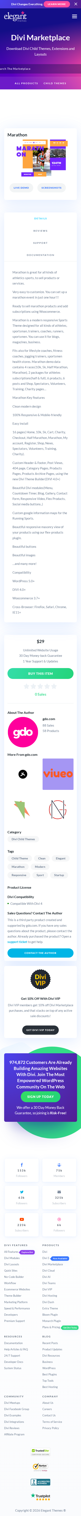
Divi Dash (48, 1302)
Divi (44, 1251)
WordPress (49, 1368)
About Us (47, 1402)
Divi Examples (12, 1415)
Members (59, 1173)
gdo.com (49, 719)
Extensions (19, 96)
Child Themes (55, 83)
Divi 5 (45, 1258)
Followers (21, 1173)
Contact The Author (40, 952)
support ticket (17, 942)
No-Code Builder (14, 1276)
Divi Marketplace (52, 1264)
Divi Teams (49, 1283)
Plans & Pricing (51, 1327)
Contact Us (49, 1415)
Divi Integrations (14, 1421)
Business (47, 1362)
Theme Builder (12, 1295)
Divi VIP (47, 1289)
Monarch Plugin (51, 1321)
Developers (11, 1314)
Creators (63, 96)
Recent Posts (50, 1343)
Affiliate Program (14, 1434)
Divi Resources (51, 1355)
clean (41, 858)
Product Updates (52, 1349)
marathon (18, 866)
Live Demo (21, 187)
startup (59, 875)
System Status (12, 1368)
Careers (47, 1409)
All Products (26, 83)
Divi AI (46, 1276)
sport (40, 875)
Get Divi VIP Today (40, 1030)
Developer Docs (13, 1362)
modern (40, 866)
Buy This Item (40, 673)
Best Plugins (49, 1374)
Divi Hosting (49, 1295)
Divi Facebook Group (16, 1409)
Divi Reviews (12, 1428)
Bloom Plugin (50, 1314)
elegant (60, 858)
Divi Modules (12, 1258)
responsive (19, 875)
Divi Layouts (11, 1264)
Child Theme (20, 858)
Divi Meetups (12, 1402)
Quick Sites (10, 1270)
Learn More (57, 4)
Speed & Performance (17, 1308)
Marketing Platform (16, 1302)
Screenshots (52, 187)
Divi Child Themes (23, 839)
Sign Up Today (40, 1097)
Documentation (13, 1343)
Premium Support (14, 1321)
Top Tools (48, 1380)
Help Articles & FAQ (16, 1349)
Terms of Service (52, 1421)
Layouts (42, 96)
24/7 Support (12, 1355)
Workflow (10, 1283)
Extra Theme (50, 1308)
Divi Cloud (48, 1270)
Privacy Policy (50, 1428)
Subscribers (59, 1200)
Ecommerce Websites (17, 1289)
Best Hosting (50, 1387)
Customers (40, 109)
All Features (11, 1251)
